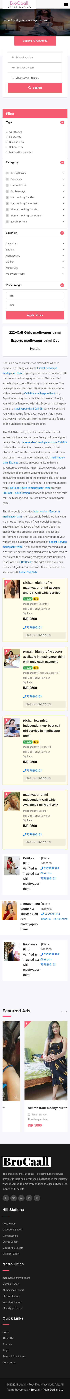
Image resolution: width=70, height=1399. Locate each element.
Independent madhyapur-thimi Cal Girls (44, 442)
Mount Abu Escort (13, 1247)
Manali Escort (10, 1235)
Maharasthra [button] (13, 255)
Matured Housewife (20, 152)
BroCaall (26, 562)
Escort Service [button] (19, 221)
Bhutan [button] (10, 249)
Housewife (15, 136)
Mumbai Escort (11, 1283)
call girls (19, 20)
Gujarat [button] (10, 261)
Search (37, 87)
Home (6, 20)
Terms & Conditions (14, 1356)
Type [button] (9, 122)
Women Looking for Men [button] (24, 209)
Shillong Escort (11, 1253)
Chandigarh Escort (13, 1308)
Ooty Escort (9, 1223)
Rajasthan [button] (11, 243)
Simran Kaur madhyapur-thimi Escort (33, 1108)
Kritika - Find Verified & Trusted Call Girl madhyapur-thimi (31, 873)
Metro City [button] (12, 267)
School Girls (16, 147)
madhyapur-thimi (38, 20)
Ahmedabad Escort (13, 1290)
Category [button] (12, 162)
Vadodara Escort (12, 1302)
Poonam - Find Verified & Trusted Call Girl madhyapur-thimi (31, 959)
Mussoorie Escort (13, 1229)
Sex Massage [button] (18, 191)
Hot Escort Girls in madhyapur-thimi (29, 487)
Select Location (24, 57)
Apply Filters (35, 315)
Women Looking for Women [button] (26, 215)
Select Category (25, 67)
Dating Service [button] (19, 173)
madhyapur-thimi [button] (15, 273)
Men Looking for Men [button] (22, 197)
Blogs (6, 1350)
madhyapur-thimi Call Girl (28, 408)
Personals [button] (16, 179)
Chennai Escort (11, 1296)
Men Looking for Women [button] (24, 203)
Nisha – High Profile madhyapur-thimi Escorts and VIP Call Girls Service (41, 587)
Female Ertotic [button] (19, 185)
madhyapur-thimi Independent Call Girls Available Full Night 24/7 (40, 799)
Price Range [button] (13, 285)
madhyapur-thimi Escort (16, 1277)
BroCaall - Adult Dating (16, 493)
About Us (8, 1338)
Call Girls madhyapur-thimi (39, 393)
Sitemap (7, 1344)
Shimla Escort (10, 1241)
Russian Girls (16, 142)
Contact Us (9, 1362)
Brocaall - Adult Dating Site (47, 1389)
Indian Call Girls (28, 572)
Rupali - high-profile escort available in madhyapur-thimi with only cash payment (44, 656)
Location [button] (11, 232)
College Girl (15, 131)
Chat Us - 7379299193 (38, 635)
